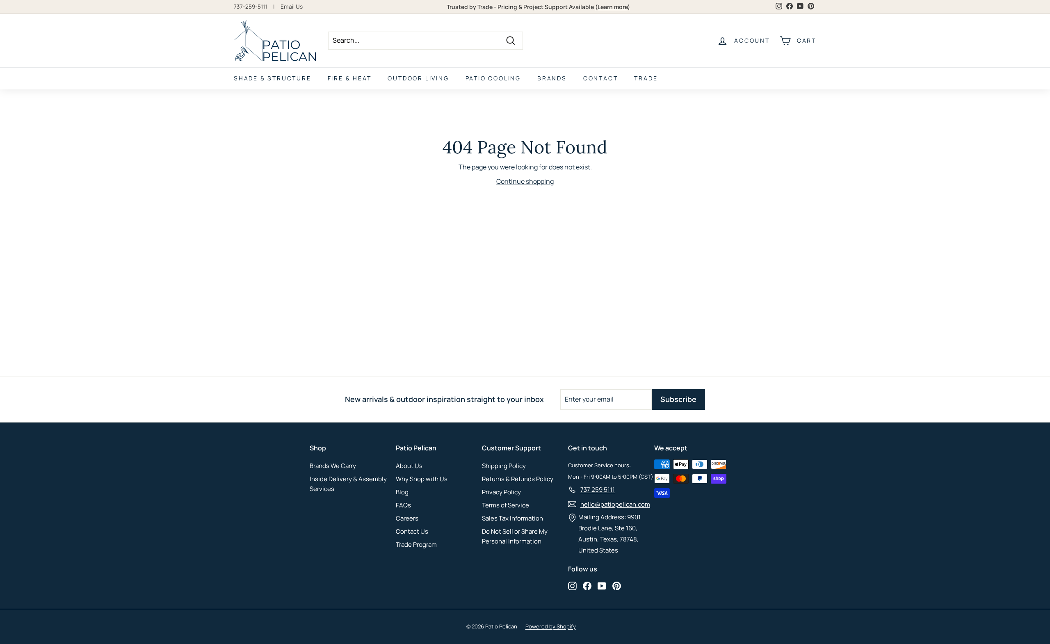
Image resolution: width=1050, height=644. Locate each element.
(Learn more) (612, 7)
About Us (409, 465)
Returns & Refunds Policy (517, 479)
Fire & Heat (350, 78)
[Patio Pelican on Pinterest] (616, 585)
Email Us (292, 6)
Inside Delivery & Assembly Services (348, 484)
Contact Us (412, 531)
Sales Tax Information (512, 518)
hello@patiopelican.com (615, 504)
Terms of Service (505, 505)
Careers (407, 518)
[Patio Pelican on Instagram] (572, 585)
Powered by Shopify (550, 626)
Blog (402, 492)
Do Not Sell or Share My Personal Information (515, 536)
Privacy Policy (501, 492)
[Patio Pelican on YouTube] (602, 585)
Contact (600, 78)
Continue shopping (525, 181)
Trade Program (416, 544)
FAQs (403, 505)
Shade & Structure (272, 78)
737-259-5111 (250, 6)
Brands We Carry (333, 465)
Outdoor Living (418, 78)
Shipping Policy (504, 465)
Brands (552, 78)
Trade (645, 78)
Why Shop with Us (421, 479)
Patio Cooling (493, 78)
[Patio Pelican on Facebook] (587, 585)
